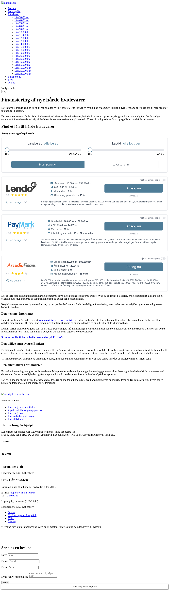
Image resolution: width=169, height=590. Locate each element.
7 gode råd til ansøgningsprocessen (26, 410)
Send (5, 582)
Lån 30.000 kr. (22, 58)
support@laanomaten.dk (22, 492)
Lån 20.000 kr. (22, 55)
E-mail (4, 561)
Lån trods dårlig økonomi (21, 416)
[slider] (7, 150)
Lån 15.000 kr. (22, 47)
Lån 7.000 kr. (22, 23)
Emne (4, 567)
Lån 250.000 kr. (23, 73)
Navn (4, 555)
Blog (10, 79)
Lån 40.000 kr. (22, 61)
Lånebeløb (13, 14)
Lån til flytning (15, 419)
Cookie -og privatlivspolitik (22, 515)
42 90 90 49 (7, 460)
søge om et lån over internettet (55, 320)
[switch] (163, 180)
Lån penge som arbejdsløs (21, 407)
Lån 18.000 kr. (22, 50)
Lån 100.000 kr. (23, 67)
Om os (11, 82)
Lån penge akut (16, 413)
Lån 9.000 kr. (22, 29)
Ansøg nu (133, 188)
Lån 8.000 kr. (22, 26)
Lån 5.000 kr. (22, 17)
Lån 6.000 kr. (22, 20)
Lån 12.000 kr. (22, 38)
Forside (12, 8)
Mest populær (48, 164)
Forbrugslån (14, 11)
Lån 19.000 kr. (22, 52)
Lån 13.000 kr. (22, 41)
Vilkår (11, 518)
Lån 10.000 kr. (22, 32)
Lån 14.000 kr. (22, 44)
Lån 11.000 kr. (22, 35)
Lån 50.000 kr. (22, 64)
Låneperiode (14, 76)
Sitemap (12, 521)
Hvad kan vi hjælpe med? (14, 576)
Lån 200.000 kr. (23, 70)
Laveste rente (121, 164)
